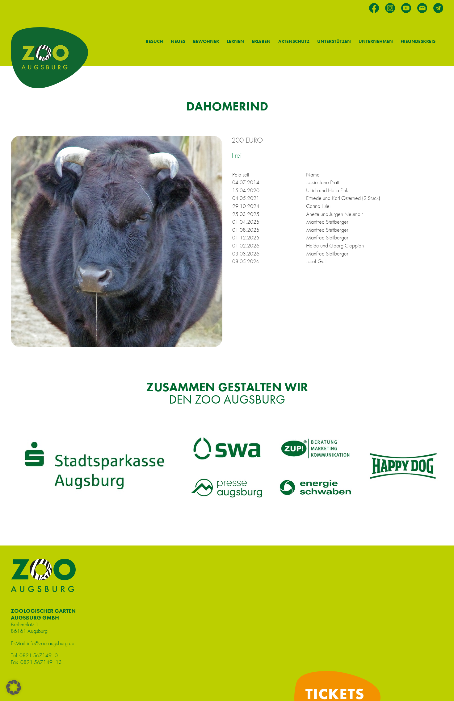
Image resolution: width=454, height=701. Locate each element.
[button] (13, 687)
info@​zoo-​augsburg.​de (50, 643)
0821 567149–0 (38, 655)
